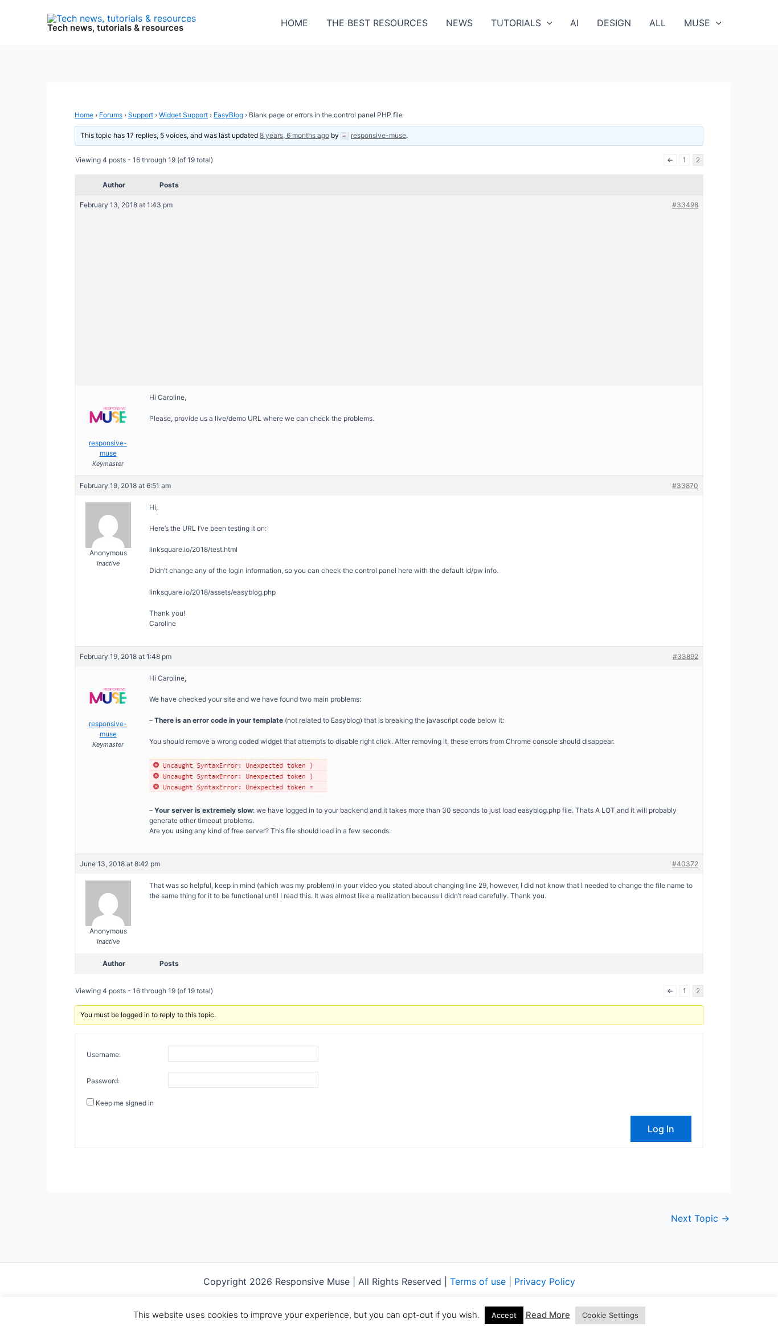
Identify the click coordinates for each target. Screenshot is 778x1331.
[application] (546, 23)
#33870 (685, 485)
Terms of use (478, 1281)
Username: (104, 1054)
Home (84, 114)
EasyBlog (228, 114)
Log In (661, 1129)
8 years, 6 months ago (294, 135)
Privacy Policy (544, 1281)
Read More (548, 1314)
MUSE (697, 22)
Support (140, 114)
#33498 (685, 204)
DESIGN (614, 22)
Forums (110, 114)
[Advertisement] (389, 295)
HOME (294, 22)
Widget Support (183, 114)
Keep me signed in (125, 1103)
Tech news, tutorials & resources (115, 27)
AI (574, 22)
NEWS (459, 22)
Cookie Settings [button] (610, 1315)
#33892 (685, 656)
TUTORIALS (516, 22)
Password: (103, 1080)
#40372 (685, 863)
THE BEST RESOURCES (377, 22)
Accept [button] (504, 1315)
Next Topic (700, 1218)
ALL (657, 22)
